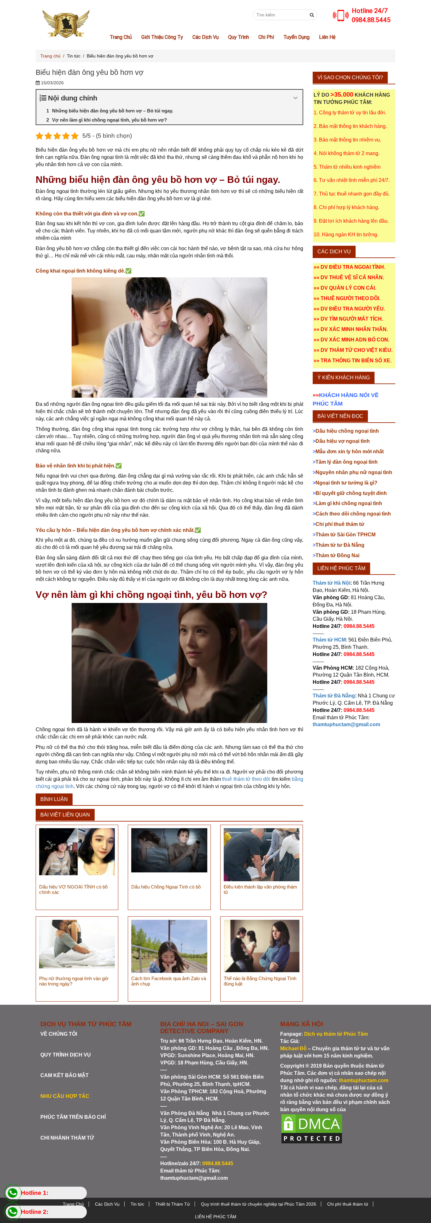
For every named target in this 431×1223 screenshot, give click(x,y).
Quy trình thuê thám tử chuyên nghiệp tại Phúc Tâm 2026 (258, 1204)
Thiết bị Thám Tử (172, 1204)
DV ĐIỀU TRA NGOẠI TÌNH (352, 267)
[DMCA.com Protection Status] (311, 1128)
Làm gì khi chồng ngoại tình (347, 503)
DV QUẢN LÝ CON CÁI (348, 288)
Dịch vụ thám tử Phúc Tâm (336, 1034)
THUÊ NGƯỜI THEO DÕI (350, 298)
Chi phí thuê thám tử (338, 524)
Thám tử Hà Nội (331, 583)
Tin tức (73, 55)
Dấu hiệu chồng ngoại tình (346, 431)
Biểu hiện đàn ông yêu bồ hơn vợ (120, 55)
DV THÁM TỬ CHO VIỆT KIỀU (356, 350)
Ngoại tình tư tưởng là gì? (345, 482)
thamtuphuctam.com (363, 1080)
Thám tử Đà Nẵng (334, 695)
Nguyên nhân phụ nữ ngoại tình (352, 472)
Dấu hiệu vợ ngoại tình (341, 441)
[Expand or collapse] (295, 98)
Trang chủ (50, 55)
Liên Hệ (327, 37)
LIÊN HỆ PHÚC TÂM (215, 1216)
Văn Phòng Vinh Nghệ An (190, 1127)
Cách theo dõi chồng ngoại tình (352, 513)
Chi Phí (266, 37)
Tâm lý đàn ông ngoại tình (345, 462)
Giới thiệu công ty (162, 37)
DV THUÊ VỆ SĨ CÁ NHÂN (352, 277)
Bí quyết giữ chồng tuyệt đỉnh (350, 493)
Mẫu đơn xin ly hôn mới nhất (348, 451)
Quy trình (238, 37)
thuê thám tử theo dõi (246, 779)
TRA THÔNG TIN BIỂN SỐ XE (355, 360)
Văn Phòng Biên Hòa (185, 1142)
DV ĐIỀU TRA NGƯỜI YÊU (352, 308)
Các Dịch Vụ (205, 37)
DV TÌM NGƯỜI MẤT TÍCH (351, 319)
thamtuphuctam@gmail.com (194, 1178)
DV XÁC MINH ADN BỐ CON (354, 339)
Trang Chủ (121, 37)
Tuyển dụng (296, 37)
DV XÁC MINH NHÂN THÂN (354, 329)
